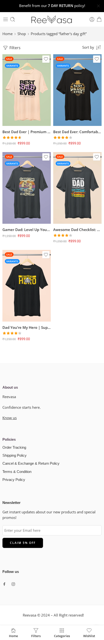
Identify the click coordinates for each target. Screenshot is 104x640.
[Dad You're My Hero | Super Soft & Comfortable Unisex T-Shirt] (26, 286)
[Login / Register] (92, 19)
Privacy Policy (13, 480)
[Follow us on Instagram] (13, 584)
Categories (62, 636)
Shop (21, 33)
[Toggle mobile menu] (5, 19)
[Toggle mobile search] (12, 19)
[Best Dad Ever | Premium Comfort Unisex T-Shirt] (26, 90)
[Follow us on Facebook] (4, 584)
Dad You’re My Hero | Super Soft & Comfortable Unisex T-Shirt (26, 327)
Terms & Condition (16, 472)
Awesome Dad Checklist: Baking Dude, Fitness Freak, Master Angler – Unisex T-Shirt (77, 229)
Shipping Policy (14, 455)
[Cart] (99, 19)
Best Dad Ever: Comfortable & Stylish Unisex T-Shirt (77, 131)
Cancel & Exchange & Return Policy (30, 463)
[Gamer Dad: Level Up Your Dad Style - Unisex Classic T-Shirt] (26, 188)
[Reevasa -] (52, 19)
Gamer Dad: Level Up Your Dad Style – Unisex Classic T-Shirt (26, 229)
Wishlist (89, 636)
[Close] (98, 6)
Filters (14, 47)
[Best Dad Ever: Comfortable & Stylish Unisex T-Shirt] (77, 90)
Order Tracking (14, 447)
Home (7, 33)
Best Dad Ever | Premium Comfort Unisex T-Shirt (26, 131)
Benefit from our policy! (52, 5)
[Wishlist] (46, 59)
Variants (12, 65)
